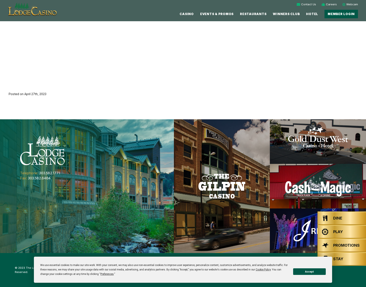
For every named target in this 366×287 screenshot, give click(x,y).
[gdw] (318, 141)
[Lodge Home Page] (42, 150)
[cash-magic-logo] (318, 186)
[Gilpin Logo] (222, 186)
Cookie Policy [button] (263, 269)
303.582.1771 (49, 173)
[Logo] (32, 9)
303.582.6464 (39, 178)
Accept (309, 271)
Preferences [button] (107, 274)
